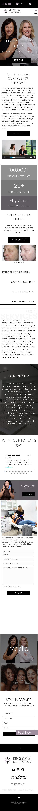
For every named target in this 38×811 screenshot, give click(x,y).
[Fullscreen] (34, 157)
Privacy (4, 790)
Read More (9, 467)
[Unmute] (31, 157)
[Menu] (36, 13)
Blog (19, 677)
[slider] (17, 157)
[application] (19, 149)
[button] (3, 4)
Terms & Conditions (12, 790)
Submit (18, 593)
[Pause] (4, 157)
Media (19, 648)
